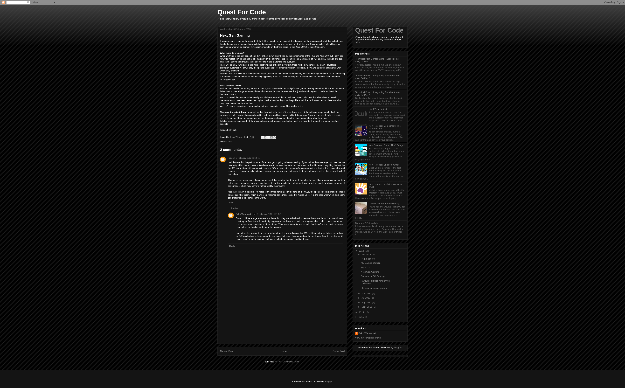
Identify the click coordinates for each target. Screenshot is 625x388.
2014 (362, 312)
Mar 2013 (366, 293)
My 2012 (365, 267)
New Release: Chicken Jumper (384, 164)
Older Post (339, 351)
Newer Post (227, 351)
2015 (362, 317)
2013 (362, 250)
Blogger (398, 347)
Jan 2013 (366, 254)
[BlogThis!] (265, 137)
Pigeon (231, 158)
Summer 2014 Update (366, 223)
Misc (230, 141)
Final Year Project (378, 109)
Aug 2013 (366, 302)
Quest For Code (379, 30)
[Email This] (262, 137)
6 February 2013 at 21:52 (269, 214)
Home (283, 351)
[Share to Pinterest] (274, 137)
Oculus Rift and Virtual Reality (384, 203)
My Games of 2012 (371, 263)
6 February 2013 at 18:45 (248, 158)
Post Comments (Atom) (289, 361)
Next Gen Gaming (370, 271)
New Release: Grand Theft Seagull (386, 145)
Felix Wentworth (244, 214)
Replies (234, 208)
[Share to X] (268, 137)
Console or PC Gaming (373, 276)
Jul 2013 (366, 298)
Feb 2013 (366, 259)
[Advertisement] (282, 320)
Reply (230, 202)
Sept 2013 (367, 306)
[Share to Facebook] (271, 137)
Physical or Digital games (374, 288)
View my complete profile (368, 337)
